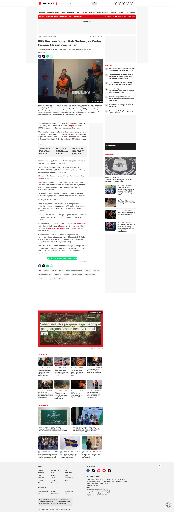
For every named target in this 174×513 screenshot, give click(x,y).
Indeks (132, 12)
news (85, 12)
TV (127, 12)
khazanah (71, 12)
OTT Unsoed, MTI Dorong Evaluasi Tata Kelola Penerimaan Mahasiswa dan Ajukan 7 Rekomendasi (121, 76)
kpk (40, 270)
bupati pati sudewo (90, 274)
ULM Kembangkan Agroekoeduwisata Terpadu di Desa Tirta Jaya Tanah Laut (121, 90)
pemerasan (75, 226)
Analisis (53, 475)
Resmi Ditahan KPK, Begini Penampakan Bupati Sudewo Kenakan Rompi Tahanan (78, 152)
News (44, 36)
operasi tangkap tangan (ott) (74, 270)
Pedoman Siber (69, 491)
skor (63, 12)
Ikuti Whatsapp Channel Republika (64, 258)
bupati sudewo (43, 278)
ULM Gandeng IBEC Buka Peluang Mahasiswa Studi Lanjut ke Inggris (120, 83)
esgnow (113, 12)
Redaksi (53, 491)
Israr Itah (43, 52)
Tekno (53, 477)
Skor (66, 470)
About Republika (43, 491)
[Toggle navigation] (40, 3)
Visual (53, 480)
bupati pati (46, 270)
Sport (56, 16)
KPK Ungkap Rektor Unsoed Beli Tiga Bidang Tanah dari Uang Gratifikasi (121, 69)
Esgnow (40, 480)
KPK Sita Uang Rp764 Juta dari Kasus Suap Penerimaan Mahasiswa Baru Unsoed (121, 98)
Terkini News (109, 154)
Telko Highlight (77, 16)
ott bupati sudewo (77, 274)
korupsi (62, 226)
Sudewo (41, 178)
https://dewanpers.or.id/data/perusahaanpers (52, 503)
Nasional (41, 16)
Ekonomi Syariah (53, 12)
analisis (92, 12)
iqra (78, 12)
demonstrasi (57, 274)
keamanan (87, 270)
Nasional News (51, 36)
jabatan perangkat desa (54, 228)
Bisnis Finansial (102, 12)
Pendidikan (49, 16)
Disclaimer (41, 494)
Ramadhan (54, 483)
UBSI (70, 16)
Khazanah (41, 472)
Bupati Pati (73, 126)
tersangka (82, 223)
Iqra (52, 472)
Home (39, 36)
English (67, 480)
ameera (42, 12)
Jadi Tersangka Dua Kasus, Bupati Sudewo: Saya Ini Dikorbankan (45, 151)
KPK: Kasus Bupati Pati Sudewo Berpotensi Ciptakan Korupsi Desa (62, 151)
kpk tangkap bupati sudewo (57, 278)
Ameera (40, 470)
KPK (69, 137)
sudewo (54, 270)
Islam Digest (68, 472)
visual (121, 12)
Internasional (63, 16)
